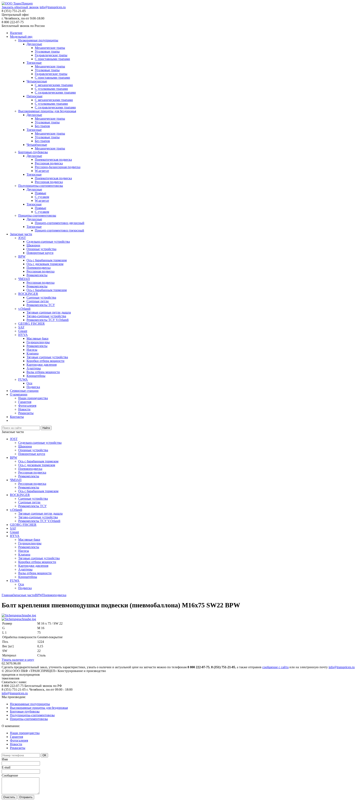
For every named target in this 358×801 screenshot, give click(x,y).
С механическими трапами (54, 85)
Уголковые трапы (47, 51)
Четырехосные (37, 81)
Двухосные (34, 44)
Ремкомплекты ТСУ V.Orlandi (48, 320)
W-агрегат (42, 171)
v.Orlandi (24, 308)
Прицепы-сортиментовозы (37, 215)
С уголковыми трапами (51, 88)
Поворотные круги (40, 253)
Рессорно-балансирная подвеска (57, 167)
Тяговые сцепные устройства (47, 357)
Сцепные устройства (41, 297)
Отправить (26, 797)
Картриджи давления (42, 364)
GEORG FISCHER (31, 323)
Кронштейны (36, 376)
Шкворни (33, 245)
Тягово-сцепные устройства (46, 316)
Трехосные (34, 62)
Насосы (32, 349)
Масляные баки (37, 338)
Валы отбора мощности (43, 372)
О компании (18, 394)
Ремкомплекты (37, 275)
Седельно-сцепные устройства (48, 241)
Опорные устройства (41, 249)
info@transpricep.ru (53, 7)
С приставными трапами (52, 59)
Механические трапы (50, 47)
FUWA (23, 379)
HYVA (23, 335)
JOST (22, 238)
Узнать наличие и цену (18, 659)
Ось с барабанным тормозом (47, 260)
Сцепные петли (38, 301)
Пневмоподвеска (39, 267)
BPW (21, 256)
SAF (21, 327)
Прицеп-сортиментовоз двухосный (59, 223)
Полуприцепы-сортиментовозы (40, 185)
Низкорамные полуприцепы (38, 40)
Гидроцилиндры (38, 342)
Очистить (9, 797)
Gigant (22, 331)
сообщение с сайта (275, 667)
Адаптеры (34, 368)
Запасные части (21, 234)
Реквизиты (26, 413)
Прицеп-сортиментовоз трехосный (59, 230)
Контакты (17, 417)
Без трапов (42, 126)
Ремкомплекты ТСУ (41, 305)
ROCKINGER (28, 294)
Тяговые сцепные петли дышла (49, 312)
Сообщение (10, 775)
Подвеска (33, 387)
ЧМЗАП (24, 279)
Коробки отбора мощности (45, 361)
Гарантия (24, 402)
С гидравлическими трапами (55, 92)
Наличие (16, 33)
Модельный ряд (21, 36)
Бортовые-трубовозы (33, 152)
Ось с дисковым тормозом (45, 264)
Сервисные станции (24, 390)
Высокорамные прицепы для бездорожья (47, 111)
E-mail (6, 767)
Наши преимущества (33, 398)
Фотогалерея (27, 405)
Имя (5, 759)
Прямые (40, 193)
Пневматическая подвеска (53, 159)
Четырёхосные (37, 144)
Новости (24, 409)
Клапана (33, 353)
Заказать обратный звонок (20, 7)
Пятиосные (34, 96)
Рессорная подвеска (49, 163)
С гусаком (42, 197)
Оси (29, 383)
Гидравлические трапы (51, 55)
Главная (7, 595)
